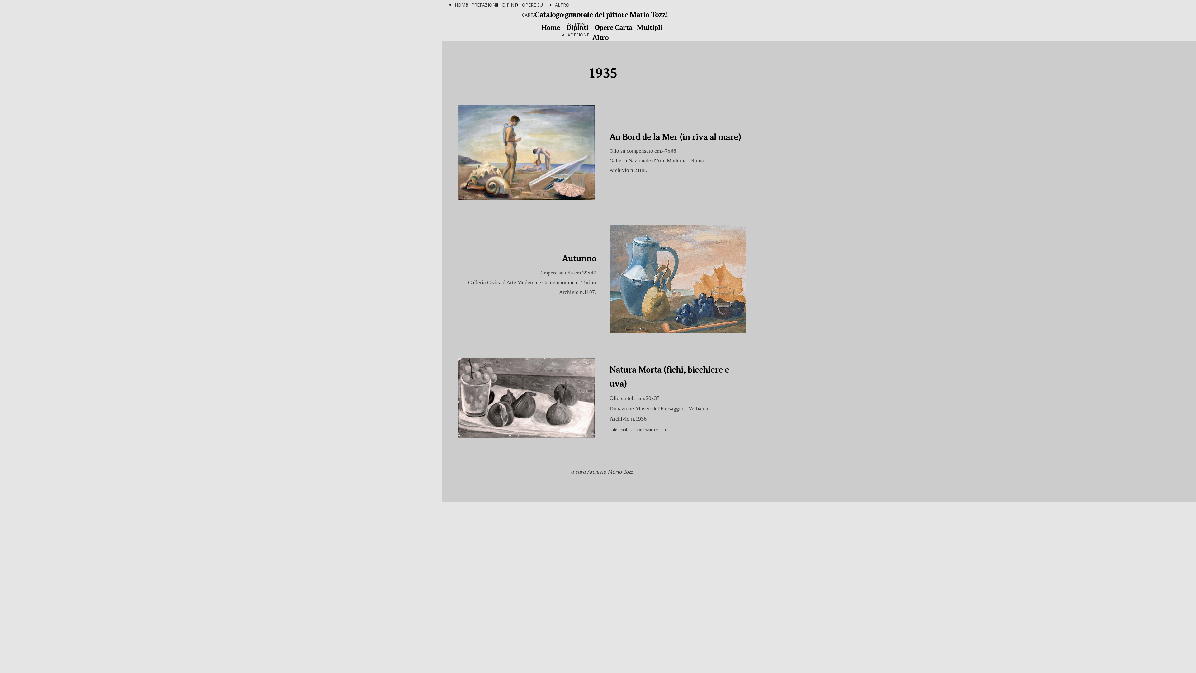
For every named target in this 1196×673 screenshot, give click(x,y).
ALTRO (562, 5)
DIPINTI (510, 5)
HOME (461, 5)
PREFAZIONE (485, 5)
